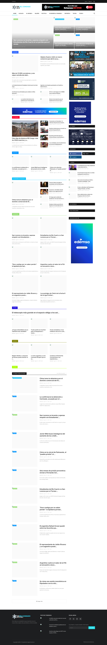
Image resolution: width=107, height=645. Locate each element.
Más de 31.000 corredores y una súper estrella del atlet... (23, 74)
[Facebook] (70, 618)
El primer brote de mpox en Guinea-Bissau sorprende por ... (57, 136)
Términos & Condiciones (88, 642)
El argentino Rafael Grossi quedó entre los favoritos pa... (52, 527)
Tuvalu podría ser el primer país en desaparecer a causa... (38, 331)
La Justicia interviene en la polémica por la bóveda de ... (28, 99)
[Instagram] (77, 618)
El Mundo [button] (29, 13)
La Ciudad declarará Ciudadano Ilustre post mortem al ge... (25, 86)
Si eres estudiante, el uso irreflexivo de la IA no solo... (57, 330)
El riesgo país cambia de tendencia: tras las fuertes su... (56, 197)
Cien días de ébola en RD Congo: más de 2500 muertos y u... (25, 139)
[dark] (94, 1)
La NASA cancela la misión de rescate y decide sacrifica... (57, 619)
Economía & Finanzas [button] (55, 13)
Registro (90, 1)
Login (86, 1)
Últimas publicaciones (19, 373)
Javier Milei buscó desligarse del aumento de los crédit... (39, 168)
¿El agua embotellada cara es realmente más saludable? (20, 330)
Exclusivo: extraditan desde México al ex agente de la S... (56, 190)
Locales (15, 52)
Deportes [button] (67, 13)
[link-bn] (40, 111)
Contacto (14, 1)
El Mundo (15, 117)
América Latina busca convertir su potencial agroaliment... (57, 129)
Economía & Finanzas (19, 178)
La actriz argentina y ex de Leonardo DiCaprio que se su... (38, 357)
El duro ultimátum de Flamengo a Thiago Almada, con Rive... (86, 188)
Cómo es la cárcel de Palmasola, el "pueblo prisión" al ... (58, 169)
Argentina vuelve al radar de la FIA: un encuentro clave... (52, 265)
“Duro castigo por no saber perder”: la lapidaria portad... (24, 265)
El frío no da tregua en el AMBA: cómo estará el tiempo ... (57, 92)
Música (15, 341)
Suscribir (92, 627)
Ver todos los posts (61, 373)
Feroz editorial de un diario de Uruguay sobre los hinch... (85, 195)
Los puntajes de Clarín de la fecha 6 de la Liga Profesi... (52, 294)
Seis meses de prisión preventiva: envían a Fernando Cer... (53, 472)
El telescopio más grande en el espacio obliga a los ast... (35, 313)
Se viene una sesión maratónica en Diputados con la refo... (53, 582)
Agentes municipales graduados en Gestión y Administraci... (51, 86)
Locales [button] (21, 13)
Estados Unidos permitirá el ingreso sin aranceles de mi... (56, 205)
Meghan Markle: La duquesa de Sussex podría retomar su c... (20, 357)
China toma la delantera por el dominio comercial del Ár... (22, 201)
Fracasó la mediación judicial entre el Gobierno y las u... (57, 625)
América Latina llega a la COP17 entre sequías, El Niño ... (57, 632)
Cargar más (40, 601)
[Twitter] (73, 618)
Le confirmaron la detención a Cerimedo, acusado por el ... (20, 168)
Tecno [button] (74, 13)
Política (15, 152)
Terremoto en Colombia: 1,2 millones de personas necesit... (57, 122)
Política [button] (43, 13)
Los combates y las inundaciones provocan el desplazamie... (57, 143)
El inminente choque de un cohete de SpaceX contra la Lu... (86, 173)
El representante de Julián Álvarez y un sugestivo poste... (24, 294)
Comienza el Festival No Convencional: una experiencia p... (56, 357)
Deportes (15, 214)
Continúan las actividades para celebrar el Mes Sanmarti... (23, 92)
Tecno (15, 307)
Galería (37, 13)
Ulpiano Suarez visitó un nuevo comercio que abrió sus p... (51, 58)
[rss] (80, 618)
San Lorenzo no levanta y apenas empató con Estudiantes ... (23, 236)
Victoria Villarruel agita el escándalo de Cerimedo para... (56, 183)
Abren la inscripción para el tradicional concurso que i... (56, 99)
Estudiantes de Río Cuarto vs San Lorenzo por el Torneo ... (52, 236)
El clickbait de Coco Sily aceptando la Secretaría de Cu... (86, 166)
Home (14, 13)
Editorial (15, 46)
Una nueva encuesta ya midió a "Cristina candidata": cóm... (85, 180)
